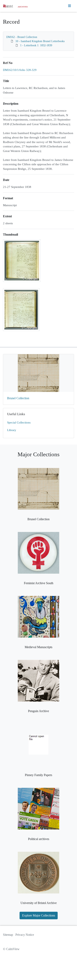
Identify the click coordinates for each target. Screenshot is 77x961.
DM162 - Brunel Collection (21, 37)
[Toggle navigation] (69, 6)
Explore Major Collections (38, 915)
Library (11, 430)
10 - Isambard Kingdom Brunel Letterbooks (40, 41)
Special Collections (19, 422)
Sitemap (8, 934)
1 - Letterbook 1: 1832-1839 (36, 45)
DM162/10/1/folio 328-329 (20, 70)
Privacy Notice (24, 934)
